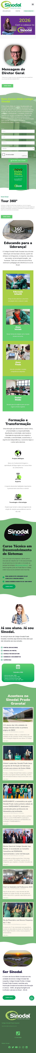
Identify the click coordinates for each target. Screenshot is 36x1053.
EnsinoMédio (18, 398)
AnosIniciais (18, 328)
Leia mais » (5, 741)
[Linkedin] (26, 1047)
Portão (18, 11)
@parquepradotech (21, 565)
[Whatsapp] (19, 1047)
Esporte (18, 482)
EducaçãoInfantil (18, 292)
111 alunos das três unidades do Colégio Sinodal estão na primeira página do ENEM (15, 727)
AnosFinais (18, 363)
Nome (2, 128)
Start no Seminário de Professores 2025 (18, 887)
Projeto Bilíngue (18, 458)
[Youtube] (16, 1047)
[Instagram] (23, 1047)
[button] (32, 4)
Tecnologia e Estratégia (18, 502)
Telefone (3, 140)
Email (2, 134)
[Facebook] (9, 1047)
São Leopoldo (6, 11)
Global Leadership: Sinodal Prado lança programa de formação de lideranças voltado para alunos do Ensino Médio (17, 765)
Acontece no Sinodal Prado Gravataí (18, 700)
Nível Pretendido (5, 146)
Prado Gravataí (28, 11)
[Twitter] (12, 1047)
